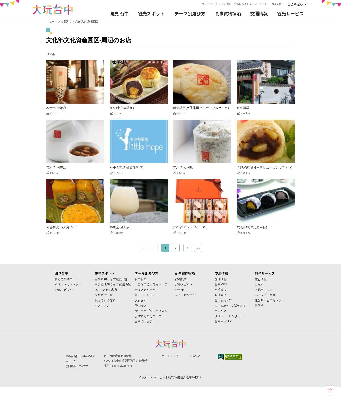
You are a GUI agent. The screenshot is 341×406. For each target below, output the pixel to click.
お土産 (179, 289)
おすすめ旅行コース (148, 316)
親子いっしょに (145, 295)
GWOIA (195, 356)
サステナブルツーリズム (151, 310)
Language (275, 4)
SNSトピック (64, 289)
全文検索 (225, 4)
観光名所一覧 (103, 295)
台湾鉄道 (221, 289)
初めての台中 (63, 279)
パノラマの (102, 305)
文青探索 (141, 300)
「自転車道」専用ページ (151, 284)
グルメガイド (184, 284)
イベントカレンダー (68, 284)
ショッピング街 (185, 295)
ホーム (53, 21)
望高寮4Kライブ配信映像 (111, 279)
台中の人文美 (144, 321)
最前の (143, 248)
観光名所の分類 (105, 300)
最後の (198, 248)
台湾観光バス (223, 300)
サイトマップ (209, 4)
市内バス (221, 310)
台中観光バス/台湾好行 (230, 305)
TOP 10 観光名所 (106, 289)
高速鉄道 (221, 295)
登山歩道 (141, 305)
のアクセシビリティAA (233, 357)
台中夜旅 (141, 279)
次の (187, 248)
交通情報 (221, 279)
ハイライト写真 (265, 295)
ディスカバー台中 (146, 289)
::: (197, 3)
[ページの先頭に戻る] (330, 390)
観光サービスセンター (269, 300)
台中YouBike (223, 321)
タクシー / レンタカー (229, 316)
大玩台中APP (264, 289)
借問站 (259, 305)
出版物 (259, 284)
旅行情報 (261, 279)
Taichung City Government (170, 344)
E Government (221, 357)
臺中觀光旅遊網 (52, 9)
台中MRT (221, 284)
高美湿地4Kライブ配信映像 (113, 284)
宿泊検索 (181, 279)
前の (154, 248)
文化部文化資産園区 (86, 21)
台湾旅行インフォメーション (250, 4)
